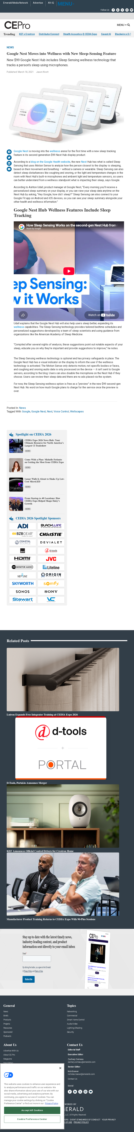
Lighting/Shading (74, 1028)
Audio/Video (72, 1024)
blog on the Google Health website (50, 161)
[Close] (60, 1068)
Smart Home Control (75, 1020)
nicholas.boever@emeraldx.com (81, 1074)
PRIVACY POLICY (81, 1122)
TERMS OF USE (65, 1122)
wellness (55, 151)
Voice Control (61, 411)
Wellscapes (77, 411)
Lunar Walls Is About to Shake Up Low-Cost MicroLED (45, 480)
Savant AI (106, 34)
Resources (7, 1028)
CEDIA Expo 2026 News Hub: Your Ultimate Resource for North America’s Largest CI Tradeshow (44, 442)
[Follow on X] (122, 10)
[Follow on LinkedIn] (117, 10)
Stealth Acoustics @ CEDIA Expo (80, 34)
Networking (72, 1012)
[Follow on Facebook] (113, 10)
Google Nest (21, 151)
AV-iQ (51, 3)
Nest (84, 161)
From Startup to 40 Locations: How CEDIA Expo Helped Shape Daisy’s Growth (42, 500)
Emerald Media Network (15, 3)
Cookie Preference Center (32, 1119)
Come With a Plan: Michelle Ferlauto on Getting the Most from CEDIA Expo (44, 461)
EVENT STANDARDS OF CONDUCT (85, 1120)
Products (7, 1020)
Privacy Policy (51, 1103)
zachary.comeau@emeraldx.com (81, 1062)
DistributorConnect (49, 34)
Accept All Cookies (32, 1110)
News (10, 47)
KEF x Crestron (27, 34)
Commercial (72, 1016)
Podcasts (7, 1036)
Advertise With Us (11, 1051)
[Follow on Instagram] (127, 10)
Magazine (7, 1059)
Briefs (5, 1016)
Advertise (38, 3)
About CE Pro (9, 1055)
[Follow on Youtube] (131, 10)
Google (26, 411)
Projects (6, 1024)
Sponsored (7, 1032)
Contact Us (72, 1079)
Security (70, 1032)
